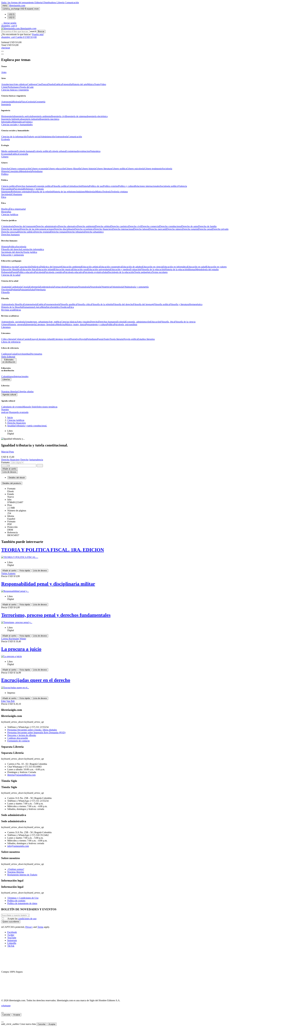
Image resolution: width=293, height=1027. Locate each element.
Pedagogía (6, 272)
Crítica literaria (8, 339)
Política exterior (110, 186)
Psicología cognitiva (54, 272)
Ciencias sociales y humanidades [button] (17, 124)
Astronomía (7, 101)
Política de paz (96, 186)
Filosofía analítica (68, 304)
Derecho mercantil (158, 229)
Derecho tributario (75, 232)
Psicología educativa (73, 272)
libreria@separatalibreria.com (21, 775)
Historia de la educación (176, 269)
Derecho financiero (103, 229)
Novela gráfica (130, 339)
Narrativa (74, 339)
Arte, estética (54, 321)
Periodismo (37, 171)
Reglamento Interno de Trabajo (22, 874)
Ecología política (42, 151)
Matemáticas (18, 122)
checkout (5, 47)
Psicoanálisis (7, 189)
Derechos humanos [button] (10, 234)
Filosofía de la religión (102, 304)
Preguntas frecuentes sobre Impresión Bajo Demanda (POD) (36, 732)
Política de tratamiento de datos (22, 903)
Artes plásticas (20, 84)
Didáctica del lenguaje (50, 266)
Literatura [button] (6, 327)
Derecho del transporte (25, 226)
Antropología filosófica (12, 304)
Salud (105, 272)
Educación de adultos (132, 266)
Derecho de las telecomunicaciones (37, 229)
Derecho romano (59, 232)
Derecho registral (42, 232)
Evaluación (135, 269)
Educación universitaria (99, 269)
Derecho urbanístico (94, 232)
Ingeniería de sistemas (76, 116)
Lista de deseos (40, 570)
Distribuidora (50, 2)
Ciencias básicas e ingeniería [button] (15, 90)
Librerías (6, 379)
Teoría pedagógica (143, 272)
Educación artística (90, 266)
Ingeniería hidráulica (11, 119)
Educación (155, 321)
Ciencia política (8, 186)
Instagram (12, 940)
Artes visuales (83, 321)
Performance (14, 87)
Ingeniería (31, 324)
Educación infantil (45, 269)
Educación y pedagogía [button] (12, 255)
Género (4, 324)
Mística (98, 191)
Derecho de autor (190, 226)
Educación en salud (196, 266)
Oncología (6, 289)
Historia (5, 171)
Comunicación (72, 2)
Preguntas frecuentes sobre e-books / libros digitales (32, 729)
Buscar (41, 31)
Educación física (29, 269)
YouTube (11, 937)
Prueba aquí (37, 34)
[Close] (2, 54)
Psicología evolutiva (93, 272)
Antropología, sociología (13, 321)
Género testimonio (153, 168)
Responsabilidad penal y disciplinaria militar (48, 583)
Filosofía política (60, 186)
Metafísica (46, 307)
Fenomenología (52, 304)
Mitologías (90, 191)
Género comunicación (20, 168)
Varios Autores (8, 573)
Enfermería (34, 287)
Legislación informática (32, 249)
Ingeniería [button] (6, 104)
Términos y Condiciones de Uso (22, 898)
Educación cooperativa (111, 266)
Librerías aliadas (26, 391)
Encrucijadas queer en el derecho (35, 680)
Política (12, 246)
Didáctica (35, 266)
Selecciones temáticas (47, 406)
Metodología (26, 171)
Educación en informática (175, 266)
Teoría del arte (27, 87)
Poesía (14, 272)
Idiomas (191, 269)
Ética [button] (3, 197)
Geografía (23, 154)
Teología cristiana (119, 191)
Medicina (60, 324)
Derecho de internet (10, 229)
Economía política (43, 186)
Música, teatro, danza (75, 324)
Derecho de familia (207, 226)
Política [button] (4, 174)
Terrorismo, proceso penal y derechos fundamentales (55, 615)
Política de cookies (16, 900)
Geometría (40, 101)
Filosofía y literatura (179, 304)
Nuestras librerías (9, 391)
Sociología (167, 168)
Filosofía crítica (84, 304)
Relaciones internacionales (147, 186)
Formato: (6, 462)
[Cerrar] (2, 1012)
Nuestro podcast (5, 411)
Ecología (121, 321)
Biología (17, 101)
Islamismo (6, 191)
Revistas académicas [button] (11, 310)
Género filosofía (73, 168)
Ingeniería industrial (30, 119)
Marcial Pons (7, 451)
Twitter (10, 935)
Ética (71, 307)
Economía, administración (137, 321)
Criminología (7, 226)
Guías (13, 354)
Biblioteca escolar (9, 266)
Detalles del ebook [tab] (17, 477)
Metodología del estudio (207, 269)
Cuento (26, 339)
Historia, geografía (17, 324)
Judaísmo (80, 191)
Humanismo (28, 307)
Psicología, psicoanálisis (125, 324)
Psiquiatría (25, 289)
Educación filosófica (11, 269)
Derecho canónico (119, 226)
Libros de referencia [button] (10, 342)
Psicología (18, 189)
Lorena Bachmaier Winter (13, 638)
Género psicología (135, 168)
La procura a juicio (21, 649)
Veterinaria (40, 289)
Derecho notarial (190, 229)
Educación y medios (120, 269)
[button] (8, 23)
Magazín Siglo (30, 406)
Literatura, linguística (46, 324)
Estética (58, 84)
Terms (40, 927)
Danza (44, 84)
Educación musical (63, 269)
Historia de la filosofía (11, 307)
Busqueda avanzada (18, 412)
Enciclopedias (23, 354)
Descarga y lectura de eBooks (21, 735)
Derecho (5, 168)
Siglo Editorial (8, 356)
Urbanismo (16, 194)
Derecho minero (174, 229)
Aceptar (16, 1015)
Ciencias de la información (14, 136)
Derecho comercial (150, 226)
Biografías (6, 211)
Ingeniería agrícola (23, 116)
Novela (82, 339)
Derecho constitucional (170, 226)
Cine (39, 84)
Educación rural (80, 269)
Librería (61, 2)
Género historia (88, 168)
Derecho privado (220, 229)
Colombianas (7, 376)
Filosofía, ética (168, 321)
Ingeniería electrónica (97, 116)
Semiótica (55, 307)
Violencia (182, 186)
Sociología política (169, 186)
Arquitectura (7, 84)
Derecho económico (84, 229)
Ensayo (33, 339)
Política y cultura (126, 186)
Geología (30, 101)
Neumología (84, 287)
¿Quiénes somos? (15, 869)
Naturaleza (95, 151)
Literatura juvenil (62, 339)
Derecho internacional (123, 229)
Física (23, 101)
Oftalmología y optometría (136, 287)
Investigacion (83, 151)
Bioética (5, 209)
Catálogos (32, 84)
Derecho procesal (9, 232)
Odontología (117, 287)
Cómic (4, 87)
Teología (106, 191)
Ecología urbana (57, 151)
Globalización (74, 186)
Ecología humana (25, 151)
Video (103, 84)
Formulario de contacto (18, 740)
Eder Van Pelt (7, 701)
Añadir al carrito (9, 469)
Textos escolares (160, 272)
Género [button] (4, 156)
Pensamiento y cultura (96, 324)
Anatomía (6, 287)
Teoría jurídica (30, 252)
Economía (6, 154)
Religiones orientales (21, 191)
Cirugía (25, 287)
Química (28, 122)
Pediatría (15, 289)
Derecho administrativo (47, 226)
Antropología (61, 136)
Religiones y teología (33, 189)
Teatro (97, 84)
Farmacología (60, 287)
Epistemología (30, 304)
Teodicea (64, 307)
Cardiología (16, 287)
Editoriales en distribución (8, 361)
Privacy (29, 927)
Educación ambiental (71, 266)
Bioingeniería (7, 116)
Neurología (95, 287)
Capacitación (24, 266)
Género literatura (104, 168)
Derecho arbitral (103, 226)
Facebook (12, 932)
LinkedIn (11, 943)
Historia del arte (79, 84)
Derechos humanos (25, 186)
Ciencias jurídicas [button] (9, 214)
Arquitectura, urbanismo (36, 321)
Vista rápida (24, 570)
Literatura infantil (45, 339)
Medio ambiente (9, 151)
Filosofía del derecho (11, 249)
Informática (6, 122)
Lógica (37, 307)
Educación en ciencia (152, 266)
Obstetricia (106, 287)
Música (90, 84)
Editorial (38, 2)
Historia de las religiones (64, 191)
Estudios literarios (146, 339)
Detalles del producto (11, 483)
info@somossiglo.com (18, 846)
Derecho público (26, 232)
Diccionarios (36, 354)
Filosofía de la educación (153, 269)
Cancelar (6, 1015)
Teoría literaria (116, 339)
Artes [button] (3, 72)
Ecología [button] (5, 139)
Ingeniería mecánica (49, 119)
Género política (119, 168)
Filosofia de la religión (41, 191)
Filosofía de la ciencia (185, 321)
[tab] (146, 483)
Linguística (14, 171)
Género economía (39, 168)
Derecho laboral (141, 229)
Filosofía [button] (5, 292)
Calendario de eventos (12, 406)
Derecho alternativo (67, 226)
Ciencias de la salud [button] (10, 275)
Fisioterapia (72, 287)
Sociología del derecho (12, 252)
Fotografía (67, 84)
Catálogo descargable (17, 738)
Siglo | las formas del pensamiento (17, 2)
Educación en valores (216, 266)
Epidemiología (47, 287)
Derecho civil (134, 226)
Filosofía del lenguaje (143, 304)
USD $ (11, 14)
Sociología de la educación (121, 272)
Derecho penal (205, 229)
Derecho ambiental (86, 226)
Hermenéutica (195, 304)
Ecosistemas (71, 151)
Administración (47, 136)
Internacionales (21, 376)
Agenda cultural (9, 394)
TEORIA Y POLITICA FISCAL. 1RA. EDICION (52, 550)
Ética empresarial (17, 209)
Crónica (19, 339)
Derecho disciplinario (64, 229)
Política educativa (26, 272)
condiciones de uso (27, 918)
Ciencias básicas (69, 321)
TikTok (10, 946)
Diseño (51, 84)
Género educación (56, 168)
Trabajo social (33, 136)
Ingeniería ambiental (42, 116)
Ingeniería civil (59, 116)
